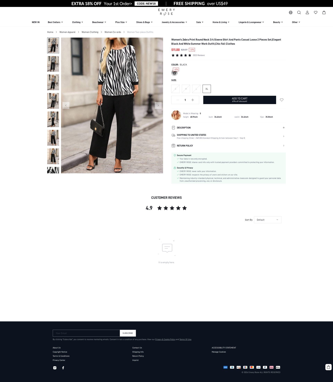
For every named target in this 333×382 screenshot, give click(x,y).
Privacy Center (59, 360)
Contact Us (137, 348)
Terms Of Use (185, 339)
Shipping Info (138, 352)
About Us (57, 348)
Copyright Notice (60, 352)
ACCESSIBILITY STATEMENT (224, 348)
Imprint (135, 360)
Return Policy (138, 356)
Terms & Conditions (61, 356)
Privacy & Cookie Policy (165, 339)
